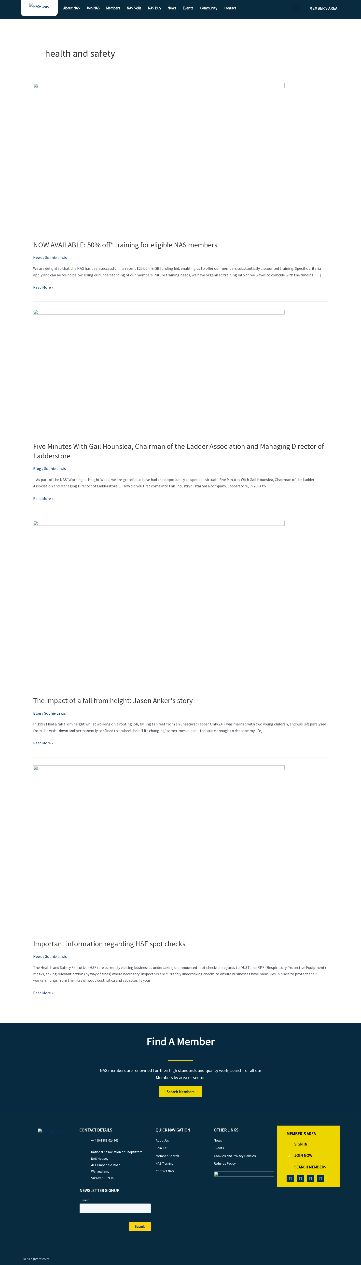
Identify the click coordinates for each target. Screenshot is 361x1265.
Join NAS (93, 8)
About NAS (71, 8)
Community (208, 8)
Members (113, 8)
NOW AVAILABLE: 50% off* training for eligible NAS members (125, 244)
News (171, 8)
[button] (295, 8)
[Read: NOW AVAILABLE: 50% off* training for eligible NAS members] (159, 158)
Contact (230, 8)
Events (188, 8)
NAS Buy (154, 8)
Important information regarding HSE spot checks (109, 943)
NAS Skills (134, 8)
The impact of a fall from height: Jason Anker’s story (113, 700)
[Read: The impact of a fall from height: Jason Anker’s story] (159, 604)
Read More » (43, 287)
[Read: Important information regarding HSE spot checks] (159, 848)
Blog (37, 468)
